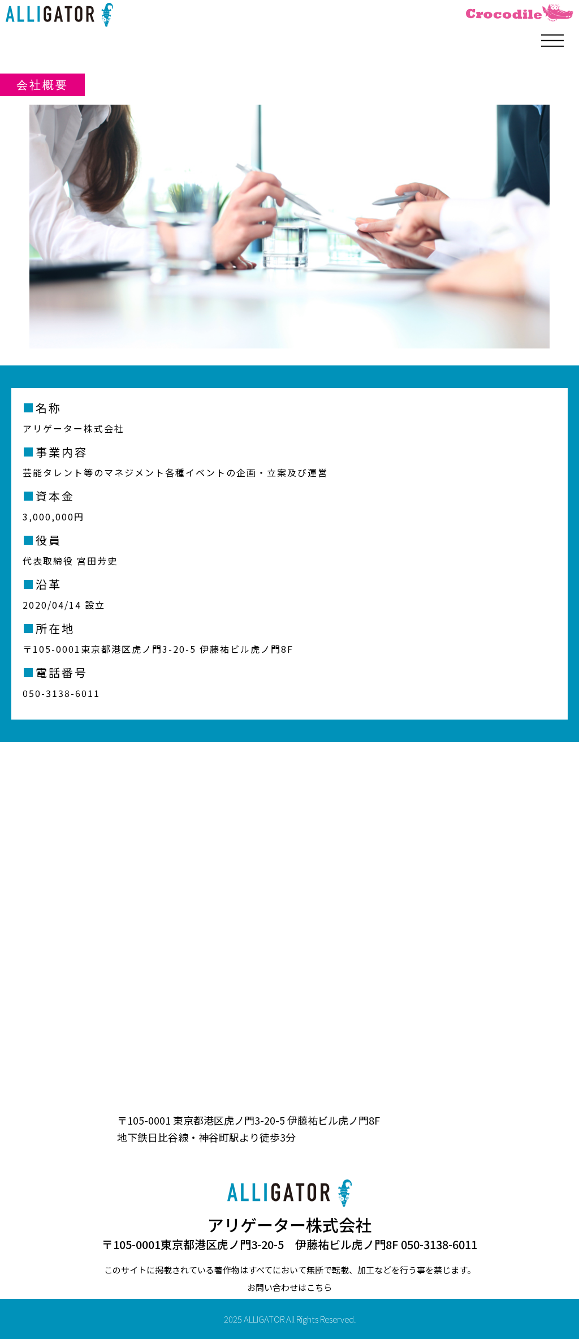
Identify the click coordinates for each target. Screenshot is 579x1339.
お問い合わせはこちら (289, 1287)
